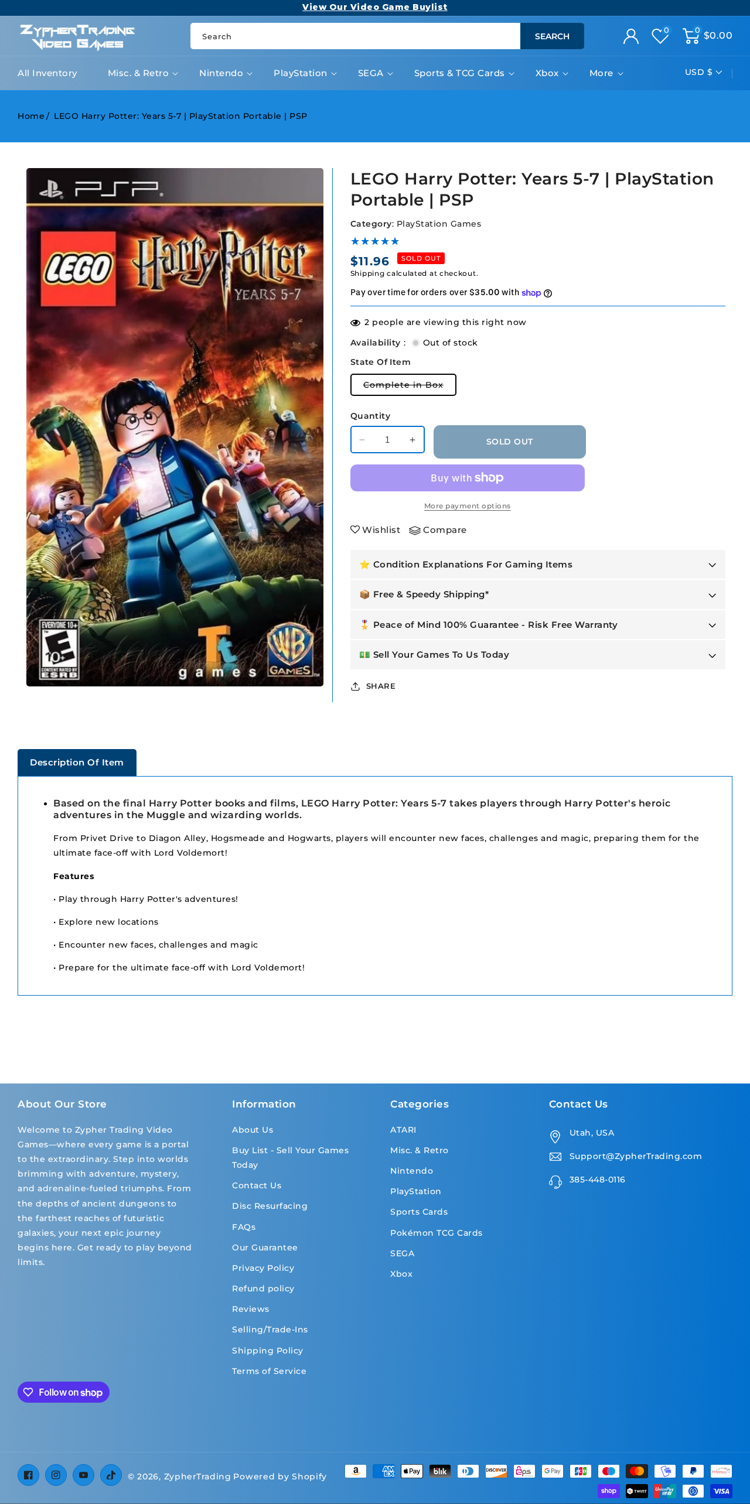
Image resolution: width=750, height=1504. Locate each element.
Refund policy (263, 1288)
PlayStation (301, 72)
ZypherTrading (197, 1476)
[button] (708, 36)
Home (31, 116)
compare (445, 529)
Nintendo (221, 72)
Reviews (251, 1309)
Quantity (370, 416)
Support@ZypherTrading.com (636, 1156)
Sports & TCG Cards (459, 72)
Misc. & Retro (138, 72)
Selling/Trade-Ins (270, 1329)
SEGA (371, 72)
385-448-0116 (598, 1179)
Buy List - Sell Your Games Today (290, 1157)
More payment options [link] (467, 505)
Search (552, 36)
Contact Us (256, 1185)
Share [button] (381, 686)
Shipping (367, 273)
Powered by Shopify (280, 1476)
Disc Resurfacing (270, 1206)
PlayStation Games (439, 223)
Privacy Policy (263, 1268)
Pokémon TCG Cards (436, 1233)
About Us (252, 1129)
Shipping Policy (268, 1350)
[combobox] (387, 36)
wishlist (381, 529)
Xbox (547, 72)
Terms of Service (269, 1371)
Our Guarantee (265, 1247)
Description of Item (77, 762)
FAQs (243, 1227)
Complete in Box (409, 387)
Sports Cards (419, 1211)
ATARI (403, 1129)
